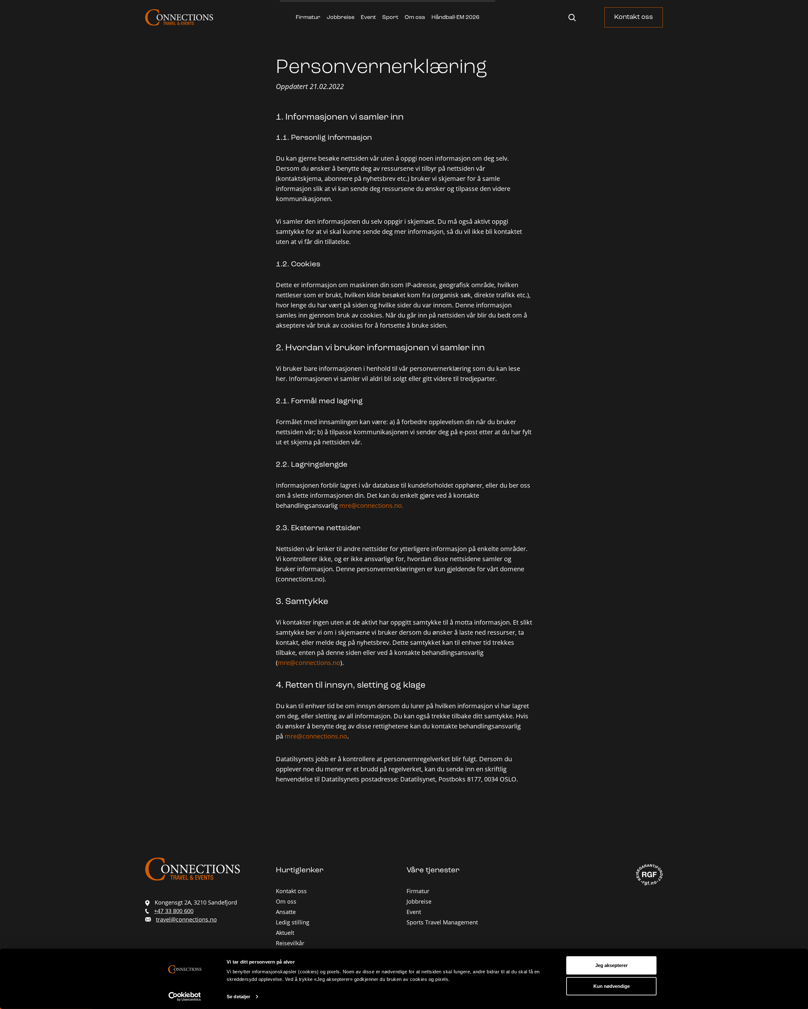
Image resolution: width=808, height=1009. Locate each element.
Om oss (415, 18)
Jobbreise (340, 18)
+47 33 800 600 (173, 910)
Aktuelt (285, 932)
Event (368, 18)
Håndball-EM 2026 (455, 18)
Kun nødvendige (611, 985)
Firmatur (308, 18)
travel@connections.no (186, 919)
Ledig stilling (292, 922)
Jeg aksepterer (611, 965)
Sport (390, 18)
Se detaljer (238, 996)
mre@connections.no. (371, 505)
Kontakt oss (633, 17)
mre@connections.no (309, 662)
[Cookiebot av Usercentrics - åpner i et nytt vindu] (184, 996)
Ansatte (286, 912)
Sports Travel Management (442, 922)
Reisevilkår (290, 943)
